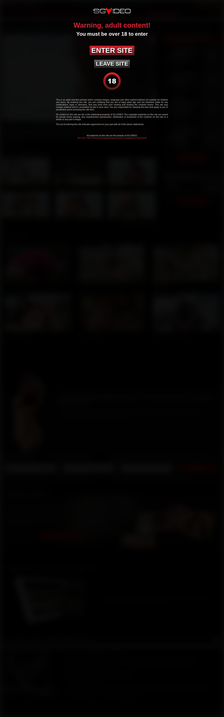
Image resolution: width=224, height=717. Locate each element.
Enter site (112, 50)
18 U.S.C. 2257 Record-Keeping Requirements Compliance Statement (112, 138)
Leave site (112, 64)
